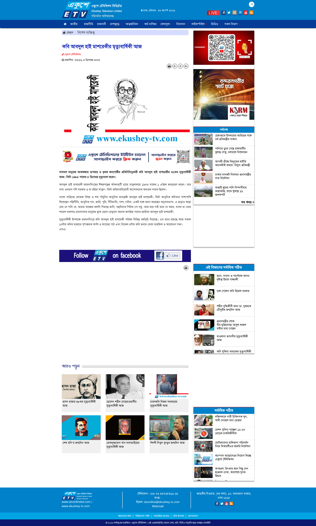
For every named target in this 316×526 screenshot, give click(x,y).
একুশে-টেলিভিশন (138, 522)
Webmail (158, 506)
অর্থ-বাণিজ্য (150, 24)
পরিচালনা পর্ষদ (142, 516)
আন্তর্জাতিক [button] (132, 24)
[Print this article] (169, 66)
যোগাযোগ (193, 516)
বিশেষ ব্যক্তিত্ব (86, 32)
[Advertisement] (125, 323)
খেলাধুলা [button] (165, 24)
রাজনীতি (88, 24)
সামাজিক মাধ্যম (161, 516)
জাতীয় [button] (74, 24)
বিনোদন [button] (181, 24)
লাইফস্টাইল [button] (198, 24)
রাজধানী (101, 24)
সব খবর (246, 202)
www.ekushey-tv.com (76, 506)
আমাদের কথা (125, 516)
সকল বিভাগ (231, 24)
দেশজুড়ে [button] (115, 24)
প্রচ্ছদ (69, 32)
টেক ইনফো (179, 516)
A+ (186, 66)
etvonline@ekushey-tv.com (162, 502)
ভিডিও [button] (215, 24)
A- (175, 66)
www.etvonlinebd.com (76, 502)
